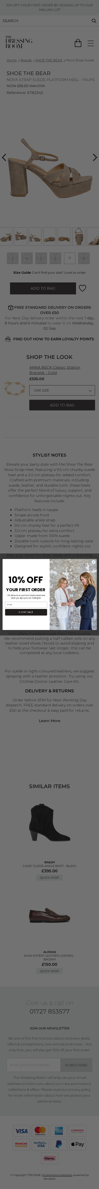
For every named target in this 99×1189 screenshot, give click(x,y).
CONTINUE (26, 612)
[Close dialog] (93, 562)
